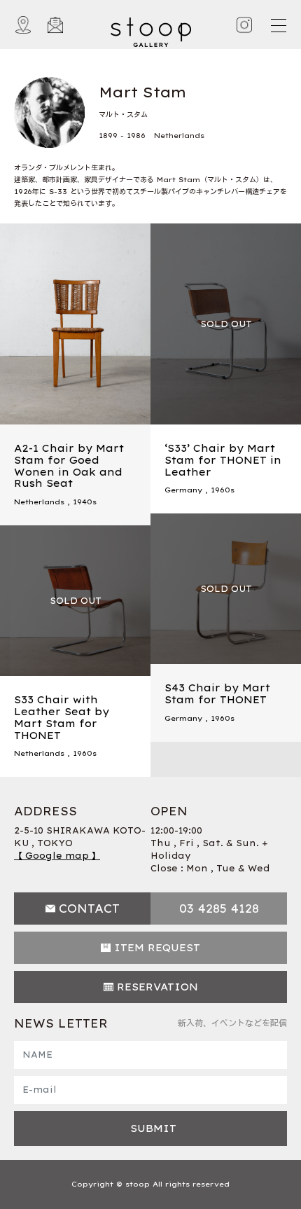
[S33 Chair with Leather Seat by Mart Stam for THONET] (75, 600)
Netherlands (39, 501)
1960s (222, 490)
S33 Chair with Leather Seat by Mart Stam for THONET (61, 717)
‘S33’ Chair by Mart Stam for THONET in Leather (222, 460)
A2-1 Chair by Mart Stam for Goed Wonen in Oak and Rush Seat (69, 466)
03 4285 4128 (219, 908)
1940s (85, 501)
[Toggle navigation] (278, 25)
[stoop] (151, 28)
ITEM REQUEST (157, 947)
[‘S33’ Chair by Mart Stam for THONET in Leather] (225, 323)
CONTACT (89, 908)
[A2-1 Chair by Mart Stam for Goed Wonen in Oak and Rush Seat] (75, 323)
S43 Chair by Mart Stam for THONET (217, 694)
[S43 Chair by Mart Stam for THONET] (225, 588)
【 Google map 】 (57, 855)
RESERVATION (157, 987)
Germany (183, 490)
